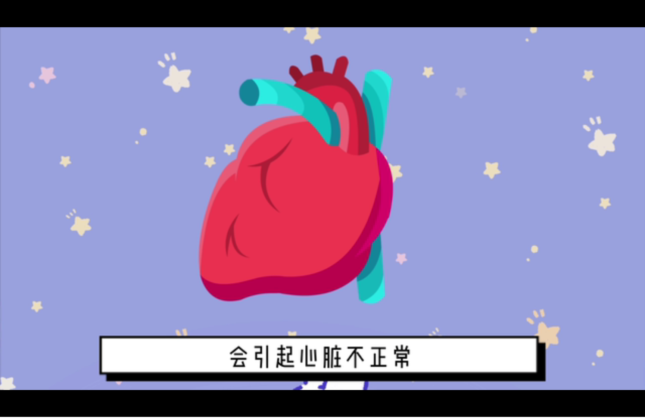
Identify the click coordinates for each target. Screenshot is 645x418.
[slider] (618, 410)
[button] (6, 410)
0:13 (19, 410)
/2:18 (29, 410)
